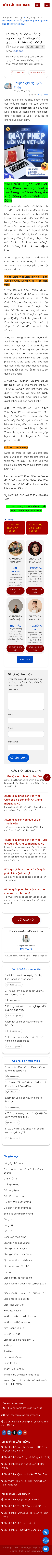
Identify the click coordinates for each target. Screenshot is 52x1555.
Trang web (13, 741)
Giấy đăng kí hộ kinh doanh (18, 1277)
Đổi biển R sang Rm (14, 1196)
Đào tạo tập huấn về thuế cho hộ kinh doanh (24, 1171)
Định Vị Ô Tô (10, 1178)
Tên (10, 714)
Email (11, 728)
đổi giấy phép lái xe (14, 1163)
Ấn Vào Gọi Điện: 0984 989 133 (13, 528)
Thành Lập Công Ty (14, 1368)
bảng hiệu (9, 1225)
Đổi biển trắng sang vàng (17, 1201)
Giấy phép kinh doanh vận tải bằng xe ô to (25, 1285)
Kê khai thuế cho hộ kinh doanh (20, 1316)
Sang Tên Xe (10, 1363)
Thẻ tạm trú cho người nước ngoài (22, 1374)
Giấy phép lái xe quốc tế (16, 1298)
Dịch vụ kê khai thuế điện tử (18, 1260)
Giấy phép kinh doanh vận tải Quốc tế (24, 1293)
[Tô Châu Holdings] (16, 5)
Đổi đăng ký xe (12, 1190)
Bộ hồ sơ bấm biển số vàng (18, 1213)
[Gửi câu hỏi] (47, 777)
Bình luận (13, 689)
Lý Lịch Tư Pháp (12, 1333)
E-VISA (7, 1272)
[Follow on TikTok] (14, 1432)
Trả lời (10, 519)
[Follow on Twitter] (19, 1432)
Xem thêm (25, 659)
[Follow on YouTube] (25, 1432)
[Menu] (37, 5)
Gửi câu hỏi (26, 919)
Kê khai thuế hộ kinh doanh (18, 1322)
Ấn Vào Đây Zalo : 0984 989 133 (35, 528)
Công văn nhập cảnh (15, 1236)
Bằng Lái (8, 1219)
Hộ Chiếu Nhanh (12, 1310)
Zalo (46, 1540)
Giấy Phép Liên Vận (35, 17)
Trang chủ (7, 17)
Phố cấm (8, 1345)
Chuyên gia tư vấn (15, 591)
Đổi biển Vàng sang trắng (17, 1207)
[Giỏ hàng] (47, 5)
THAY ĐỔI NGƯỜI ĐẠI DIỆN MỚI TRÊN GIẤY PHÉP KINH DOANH (25, 1382)
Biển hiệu (8, 1231)
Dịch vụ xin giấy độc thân (17, 1266)
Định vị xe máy (11, 1184)
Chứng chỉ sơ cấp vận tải (17, 1242)
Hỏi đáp (19, 17)
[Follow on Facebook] (4, 1432)
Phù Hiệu (8, 1351)
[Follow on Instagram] (9, 1432)
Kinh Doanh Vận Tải (14, 1328)
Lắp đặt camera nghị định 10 (19, 1339)
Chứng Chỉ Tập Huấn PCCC (18, 1248)
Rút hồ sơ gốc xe (13, 1357)
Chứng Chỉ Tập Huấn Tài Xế (18, 1254)
